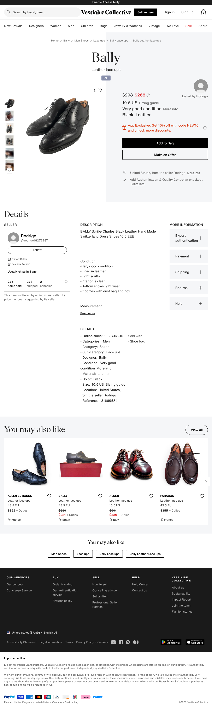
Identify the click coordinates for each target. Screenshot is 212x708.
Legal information (51, 642)
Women (55, 26)
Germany (57, 702)
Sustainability (181, 593)
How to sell (99, 584)
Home (55, 41)
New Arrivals (13, 26)
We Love (172, 26)
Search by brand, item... (29, 12)
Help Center (140, 584)
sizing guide (149, 102)
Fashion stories (182, 611)
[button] (203, 12)
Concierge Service (19, 590)
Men (71, 26)
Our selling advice (104, 590)
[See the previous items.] (9, 98)
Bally (66, 41)
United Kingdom (23, 702)
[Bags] (110, 26)
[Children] (96, 26)
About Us (205, 26)
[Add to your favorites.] (49, 496)
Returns (181, 287)
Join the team (181, 605)
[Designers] (47, 26)
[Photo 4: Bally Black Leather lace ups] (9, 140)
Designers (36, 26)
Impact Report (181, 599)
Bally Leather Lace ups (145, 554)
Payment (182, 256)
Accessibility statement (21, 642)
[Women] (64, 26)
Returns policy (62, 601)
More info (170, 108)
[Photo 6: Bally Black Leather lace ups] (9, 165)
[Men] (77, 26)
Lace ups (99, 41)
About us (178, 587)
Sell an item (145, 12)
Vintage (154, 26)
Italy (76, 702)
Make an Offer (165, 154)
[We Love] (182, 26)
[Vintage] (163, 26)
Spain (68, 702)
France (8, 702)
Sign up (187, 12)
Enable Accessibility (106, 2)
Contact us (139, 590)
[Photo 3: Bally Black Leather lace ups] (9, 128)
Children (87, 26)
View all (197, 429)
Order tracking (62, 584)
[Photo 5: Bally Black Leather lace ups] (9, 153)
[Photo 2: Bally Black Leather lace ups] (9, 116)
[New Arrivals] (25, 26)
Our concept (15, 584)
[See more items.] (9, 170)
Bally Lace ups (119, 41)
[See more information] (205, 128)
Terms (69, 642)
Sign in (169, 12)
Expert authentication (186, 238)
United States (42, 702)
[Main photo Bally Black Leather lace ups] (9, 103)
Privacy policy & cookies (92, 642)
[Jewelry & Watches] (145, 26)
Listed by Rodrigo (195, 96)
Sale (189, 26)
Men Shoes (81, 41)
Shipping (182, 271)
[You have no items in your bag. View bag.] (203, 12)
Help (179, 303)
